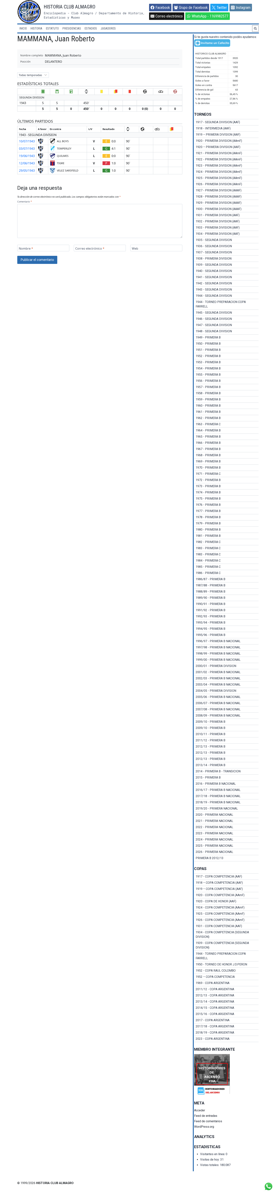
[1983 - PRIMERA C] (226, 548)
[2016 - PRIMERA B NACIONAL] (226, 784)
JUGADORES (108, 28)
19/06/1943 (27, 156)
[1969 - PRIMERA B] (226, 461)
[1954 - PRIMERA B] (226, 369)
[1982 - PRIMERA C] (226, 542)
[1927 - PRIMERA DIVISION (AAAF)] (226, 190)
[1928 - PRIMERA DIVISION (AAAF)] (226, 197)
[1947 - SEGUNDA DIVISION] (226, 325)
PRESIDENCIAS (71, 28)
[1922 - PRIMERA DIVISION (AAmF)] (226, 159)
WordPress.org (204, 1126)
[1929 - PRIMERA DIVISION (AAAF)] (226, 203)
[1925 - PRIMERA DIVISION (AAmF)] (226, 178)
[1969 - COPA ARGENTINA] (226, 983)
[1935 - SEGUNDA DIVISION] (226, 240)
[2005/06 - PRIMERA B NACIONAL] (226, 697)
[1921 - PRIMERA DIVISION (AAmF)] (226, 153)
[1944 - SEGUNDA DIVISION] (226, 296)
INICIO (23, 28)
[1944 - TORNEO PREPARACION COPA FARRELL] (226, 304)
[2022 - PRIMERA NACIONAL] (226, 827)
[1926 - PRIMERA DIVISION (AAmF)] (226, 184)
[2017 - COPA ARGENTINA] (226, 1020)
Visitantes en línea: (213, 1154)
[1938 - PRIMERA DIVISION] (226, 259)
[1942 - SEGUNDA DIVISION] (226, 283)
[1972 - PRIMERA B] (226, 480)
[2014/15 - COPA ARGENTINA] (226, 1008)
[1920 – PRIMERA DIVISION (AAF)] (226, 147)
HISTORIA (36, 28)
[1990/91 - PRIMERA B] (226, 604)
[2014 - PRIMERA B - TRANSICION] (226, 771)
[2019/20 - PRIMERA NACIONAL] (226, 809)
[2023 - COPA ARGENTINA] (226, 1039)
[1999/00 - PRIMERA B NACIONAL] (226, 660)
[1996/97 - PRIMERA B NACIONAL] (226, 641)
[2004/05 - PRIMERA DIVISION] (226, 691)
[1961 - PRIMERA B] (226, 412)
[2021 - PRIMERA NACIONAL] (226, 821)
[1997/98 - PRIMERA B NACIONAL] (226, 647)
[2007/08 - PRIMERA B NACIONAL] (226, 709)
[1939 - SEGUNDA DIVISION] (226, 265)
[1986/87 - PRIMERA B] (226, 579)
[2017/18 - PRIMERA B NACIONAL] (226, 796)
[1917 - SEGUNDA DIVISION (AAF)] (226, 122)
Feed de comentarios (208, 1121)
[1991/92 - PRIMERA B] (226, 610)
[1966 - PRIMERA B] (226, 443)
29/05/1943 (27, 170)
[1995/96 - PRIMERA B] (226, 635)
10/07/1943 (27, 141)
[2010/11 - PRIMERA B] (226, 734)
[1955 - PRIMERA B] (226, 375)
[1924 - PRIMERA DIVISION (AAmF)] (226, 172)
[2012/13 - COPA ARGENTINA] (226, 995)
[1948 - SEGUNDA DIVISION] (226, 331)
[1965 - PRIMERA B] (226, 437)
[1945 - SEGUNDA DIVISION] (226, 313)
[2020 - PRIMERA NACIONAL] (226, 815)
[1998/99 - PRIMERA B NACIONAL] (226, 654)
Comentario (24, 201)
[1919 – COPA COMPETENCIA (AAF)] (226, 889)
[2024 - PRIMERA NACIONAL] (226, 840)
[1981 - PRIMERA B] (226, 536)
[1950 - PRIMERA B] (226, 344)
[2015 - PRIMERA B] (226, 778)
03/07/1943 (27, 148)
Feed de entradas (205, 1116)
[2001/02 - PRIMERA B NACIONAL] (226, 672)
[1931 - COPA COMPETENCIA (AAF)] (226, 926)
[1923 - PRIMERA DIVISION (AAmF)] (226, 166)
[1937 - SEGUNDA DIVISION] (226, 252)
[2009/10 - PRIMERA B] (226, 722)
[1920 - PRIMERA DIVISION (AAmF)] (226, 141)
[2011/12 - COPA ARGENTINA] (226, 989)
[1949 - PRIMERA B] (226, 338)
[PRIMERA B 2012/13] (226, 858)
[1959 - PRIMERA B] (226, 399)
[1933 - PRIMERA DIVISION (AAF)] (226, 228)
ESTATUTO (52, 28)
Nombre (26, 249)
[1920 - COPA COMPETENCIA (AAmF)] (226, 895)
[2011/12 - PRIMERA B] (226, 740)
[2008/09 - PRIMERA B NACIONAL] (226, 716)
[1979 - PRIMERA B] (226, 523)
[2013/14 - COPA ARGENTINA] (226, 1002)
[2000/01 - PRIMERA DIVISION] (226, 666)
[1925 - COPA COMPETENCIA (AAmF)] (226, 914)
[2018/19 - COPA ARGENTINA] (226, 1033)
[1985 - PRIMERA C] (226, 567)
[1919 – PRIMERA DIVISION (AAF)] (226, 135)
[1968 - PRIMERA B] (226, 455)
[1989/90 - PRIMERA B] (226, 598)
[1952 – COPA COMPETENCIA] (226, 977)
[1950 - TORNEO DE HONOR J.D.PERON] (226, 964)
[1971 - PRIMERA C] (226, 474)
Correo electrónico (89, 249)
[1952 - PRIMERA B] (226, 356)
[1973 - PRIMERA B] (226, 486)
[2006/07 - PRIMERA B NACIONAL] (226, 703)
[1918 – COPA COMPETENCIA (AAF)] (226, 883)
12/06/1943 (27, 163)
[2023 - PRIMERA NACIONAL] (226, 833)
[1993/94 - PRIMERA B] (226, 623)
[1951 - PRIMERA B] (226, 350)
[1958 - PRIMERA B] (226, 393)
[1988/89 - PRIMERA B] (226, 592)
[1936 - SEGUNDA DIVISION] (226, 246)
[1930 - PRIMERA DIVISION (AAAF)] (226, 209)
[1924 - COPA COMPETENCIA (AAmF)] (226, 908)
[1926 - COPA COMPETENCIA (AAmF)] (226, 920)
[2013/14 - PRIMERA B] (226, 765)
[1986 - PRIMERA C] (226, 573)
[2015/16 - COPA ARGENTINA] (226, 1014)
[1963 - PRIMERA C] (226, 424)
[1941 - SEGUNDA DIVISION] (226, 277)
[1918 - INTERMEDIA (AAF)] (226, 128)
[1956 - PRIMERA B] (226, 381)
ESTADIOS (90, 28)
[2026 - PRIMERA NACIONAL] (226, 852)
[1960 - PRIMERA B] (226, 406)
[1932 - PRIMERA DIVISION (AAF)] (226, 221)
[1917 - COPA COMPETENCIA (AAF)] (226, 877)
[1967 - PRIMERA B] (226, 449)
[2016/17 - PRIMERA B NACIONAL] (226, 790)
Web (135, 249)
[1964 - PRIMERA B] (226, 430)
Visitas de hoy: (210, 1159)
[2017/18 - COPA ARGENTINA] (226, 1026)
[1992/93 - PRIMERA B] (226, 616)
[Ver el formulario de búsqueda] (255, 28)
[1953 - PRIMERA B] (226, 362)
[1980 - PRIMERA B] (226, 530)
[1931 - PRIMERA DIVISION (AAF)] (226, 215)
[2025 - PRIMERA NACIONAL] (226, 846)
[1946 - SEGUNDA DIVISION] (226, 319)
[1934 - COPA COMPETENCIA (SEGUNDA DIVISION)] (226, 934)
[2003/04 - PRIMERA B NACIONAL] (226, 685)
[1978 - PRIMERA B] (226, 517)
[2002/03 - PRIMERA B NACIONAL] (226, 678)
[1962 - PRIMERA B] (226, 418)
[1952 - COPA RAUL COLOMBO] (226, 971)
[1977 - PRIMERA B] (226, 511)
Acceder (199, 1110)
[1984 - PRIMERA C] (226, 561)
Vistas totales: (210, 1165)
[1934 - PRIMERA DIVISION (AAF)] (226, 234)
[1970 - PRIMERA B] (226, 468)
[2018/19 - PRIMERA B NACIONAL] (226, 802)
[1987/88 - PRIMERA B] (226, 585)
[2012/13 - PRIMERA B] (226, 747)
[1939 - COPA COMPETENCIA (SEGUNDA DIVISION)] (226, 945)
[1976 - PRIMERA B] (226, 505)
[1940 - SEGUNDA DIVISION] (226, 271)
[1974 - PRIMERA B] (226, 492)
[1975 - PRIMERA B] (226, 499)
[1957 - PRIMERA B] (226, 387)
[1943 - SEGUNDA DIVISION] (226, 290)
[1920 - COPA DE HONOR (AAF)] (226, 901)
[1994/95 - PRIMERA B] (226, 629)
